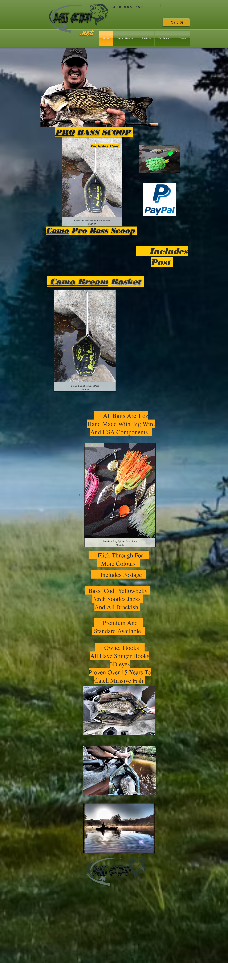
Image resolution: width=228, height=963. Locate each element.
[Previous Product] (79, 495)
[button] (177, 22)
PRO (64, 132)
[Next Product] (160, 495)
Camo (57, 230)
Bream (93, 281)
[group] (92, 182)
